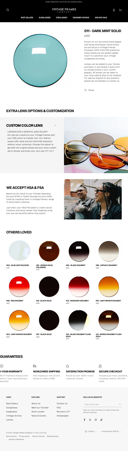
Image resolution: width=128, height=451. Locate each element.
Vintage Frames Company (22, 433)
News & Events (39, 415)
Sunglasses (11, 407)
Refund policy (11, 436)
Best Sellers (12, 403)
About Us (36, 403)
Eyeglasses (11, 411)
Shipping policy (53, 436)
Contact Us (62, 403)
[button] (7, 10)
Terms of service (38, 436)
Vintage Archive (14, 415)
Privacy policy (24, 436)
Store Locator (38, 411)
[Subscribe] (120, 404)
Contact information (16, 439)
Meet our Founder (40, 407)
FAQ (59, 407)
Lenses (9, 419)
